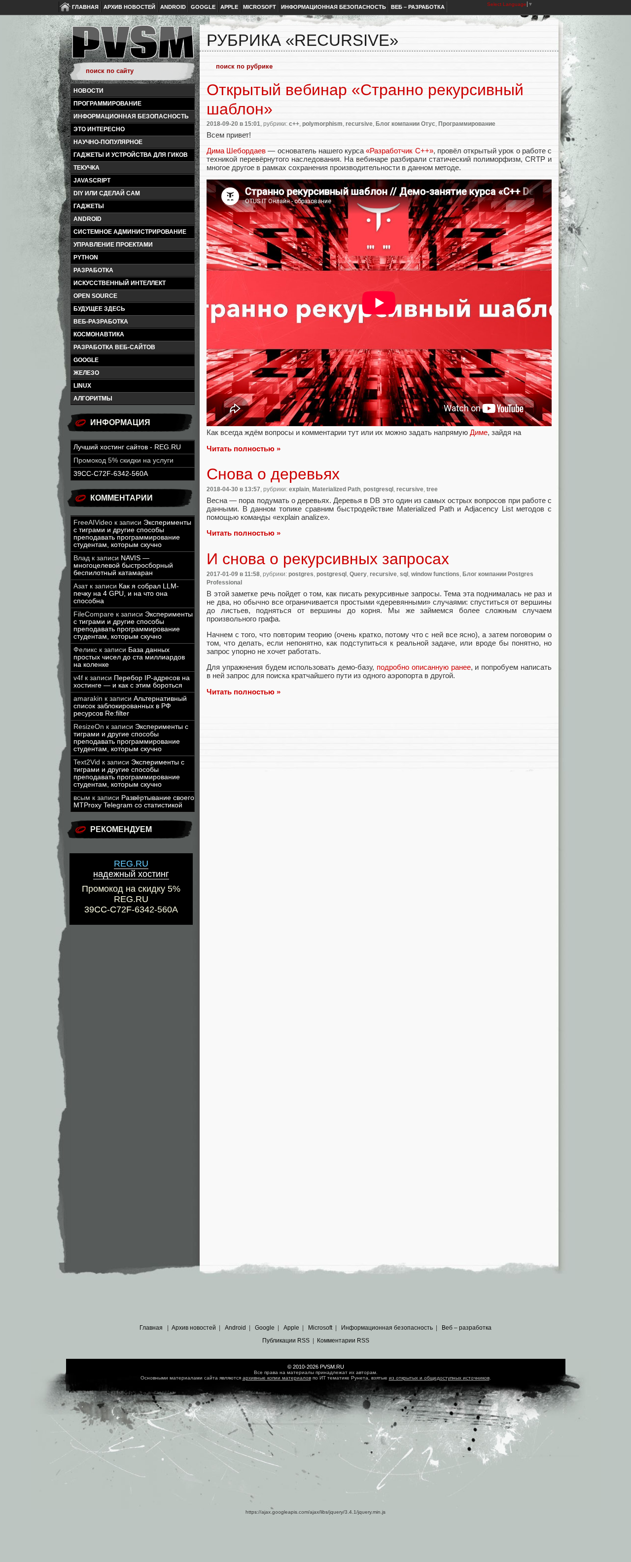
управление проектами (113, 244)
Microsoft (259, 7)
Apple (229, 7)
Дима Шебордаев (236, 150)
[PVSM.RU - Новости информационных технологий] (132, 47)
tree (432, 489)
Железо (86, 372)
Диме (479, 432)
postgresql (378, 489)
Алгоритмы (92, 398)
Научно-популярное (107, 142)
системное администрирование (129, 231)
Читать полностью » (243, 448)
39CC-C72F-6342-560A (110, 473)
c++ (294, 123)
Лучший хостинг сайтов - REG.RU (127, 447)
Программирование (107, 103)
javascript (91, 180)
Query (358, 574)
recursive (359, 123)
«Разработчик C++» (399, 150)
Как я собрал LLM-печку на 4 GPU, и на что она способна (126, 593)
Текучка (86, 167)
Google (203, 7)
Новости (88, 90)
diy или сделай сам (106, 193)
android (87, 219)
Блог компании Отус (405, 123)
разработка (93, 270)
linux (82, 385)
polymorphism (322, 123)
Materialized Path (336, 489)
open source (95, 295)
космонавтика (98, 334)
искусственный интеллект (119, 283)
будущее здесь (99, 308)
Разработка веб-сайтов (114, 347)
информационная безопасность (131, 116)
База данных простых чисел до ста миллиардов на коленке (129, 657)
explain (299, 489)
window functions (435, 574)
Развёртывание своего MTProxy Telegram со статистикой (133, 801)
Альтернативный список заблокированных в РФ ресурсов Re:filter (130, 706)
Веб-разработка (100, 321)
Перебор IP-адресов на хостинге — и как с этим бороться (131, 681)
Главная (85, 7)
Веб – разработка (418, 7)
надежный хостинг (131, 869)
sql (404, 574)
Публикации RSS (286, 1340)
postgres (301, 574)
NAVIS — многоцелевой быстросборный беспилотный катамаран (123, 565)
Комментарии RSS (343, 1340)
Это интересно (99, 129)
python (85, 257)
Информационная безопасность (333, 7)
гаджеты (88, 206)
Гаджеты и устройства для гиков (130, 154)
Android (173, 7)
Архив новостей (129, 7)
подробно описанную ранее (424, 667)
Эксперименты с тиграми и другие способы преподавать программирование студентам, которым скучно (132, 533)
